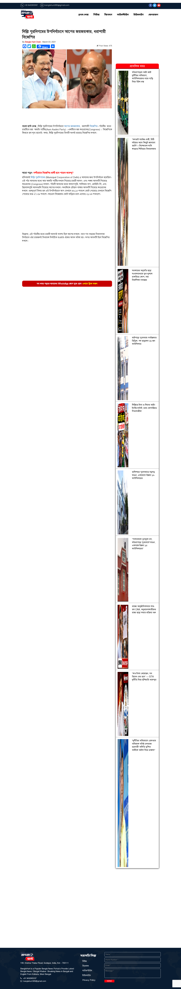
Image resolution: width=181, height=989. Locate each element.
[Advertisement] (66, 117)
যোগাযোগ (153, 15)
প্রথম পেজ (83, 15)
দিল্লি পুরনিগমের (38, 177)
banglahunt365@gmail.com (56, 5)
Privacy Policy (88, 980)
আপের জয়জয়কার (72, 126)
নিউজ (96, 15)
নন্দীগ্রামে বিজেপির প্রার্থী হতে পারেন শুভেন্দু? (53, 172)
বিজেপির (94, 126)
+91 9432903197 (31, 5)
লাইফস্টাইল (123, 15)
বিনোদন (108, 15)
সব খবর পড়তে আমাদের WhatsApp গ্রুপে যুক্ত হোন (67, 283)
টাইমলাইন (139, 15)
